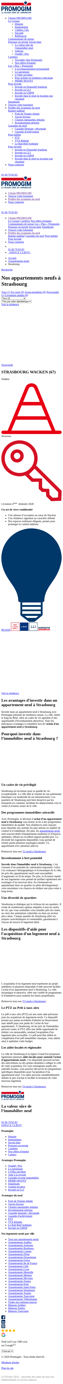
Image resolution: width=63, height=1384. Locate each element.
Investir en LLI (23, 89)
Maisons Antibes (17, 1305)
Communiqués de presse (21, 39)
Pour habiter (14, 134)
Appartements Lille (18, 1266)
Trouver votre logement (20, 104)
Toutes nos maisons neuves (22, 1302)
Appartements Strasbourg (21, 1290)
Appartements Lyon (18, 1269)
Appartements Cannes (19, 1251)
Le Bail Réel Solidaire (26, 143)
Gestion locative (16, 1186)
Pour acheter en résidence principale (34, 77)
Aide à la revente (17, 1174)
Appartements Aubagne (20, 1245)
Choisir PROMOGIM (19, 18)
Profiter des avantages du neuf (24, 107)
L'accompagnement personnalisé (32, 68)
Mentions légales (10, 1362)
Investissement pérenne (27, 122)
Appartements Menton (20, 1275)
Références (21, 36)
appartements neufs (50, 830)
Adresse (19, 51)
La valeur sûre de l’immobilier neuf (24, 46)
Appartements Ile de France (22, 1263)
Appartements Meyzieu (20, 1278)
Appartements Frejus (19, 1260)
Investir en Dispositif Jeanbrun (31, 86)
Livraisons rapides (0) (16, 295)
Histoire (19, 24)
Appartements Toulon (19, 1293)
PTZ (17, 137)
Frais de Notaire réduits (27, 113)
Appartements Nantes (19, 1281)
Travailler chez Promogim (28, 60)
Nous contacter (16, 164)
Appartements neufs (18, 261)
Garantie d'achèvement (27, 131)
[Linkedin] (31, 1322)
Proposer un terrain (18, 42)
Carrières (13, 57)
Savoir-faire (35, 42)
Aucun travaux (23, 116)
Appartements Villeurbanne (22, 1299)
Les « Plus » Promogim (20, 65)
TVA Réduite (22, 140)
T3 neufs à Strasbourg (34, 1001)
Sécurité (19, 33)
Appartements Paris (18, 1284)
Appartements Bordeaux (21, 1248)
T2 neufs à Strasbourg (34, 851)
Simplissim (14, 101)
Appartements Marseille (20, 1272)
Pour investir (15, 83)
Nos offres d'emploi (25, 63)
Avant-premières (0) (35, 292)
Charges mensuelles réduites (30, 119)
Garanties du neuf (17, 125)
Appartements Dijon (19, 1254)
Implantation (21, 27)
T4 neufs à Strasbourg (34, 1086)
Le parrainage (22, 71)
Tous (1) (5, 292)
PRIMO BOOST (24, 80)
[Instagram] (31, 1326)
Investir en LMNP (24, 92)
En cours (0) (17, 292)
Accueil (12, 258)
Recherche (7, 269)
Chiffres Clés (22, 30)
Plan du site (7, 1368)
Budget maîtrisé (16, 110)
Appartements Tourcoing (21, 1296)
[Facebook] (31, 1317)
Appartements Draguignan (22, 1257)
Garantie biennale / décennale (30, 128)
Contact (12, 1154)
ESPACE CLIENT (19, 252)
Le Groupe (14, 21)
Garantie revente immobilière (23, 1177)
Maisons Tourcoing (18, 1311)
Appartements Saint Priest (21, 1287)
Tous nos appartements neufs (23, 1239)
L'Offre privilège (24, 74)
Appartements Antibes (20, 1242)
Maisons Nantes (16, 1308)
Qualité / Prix (22, 54)
